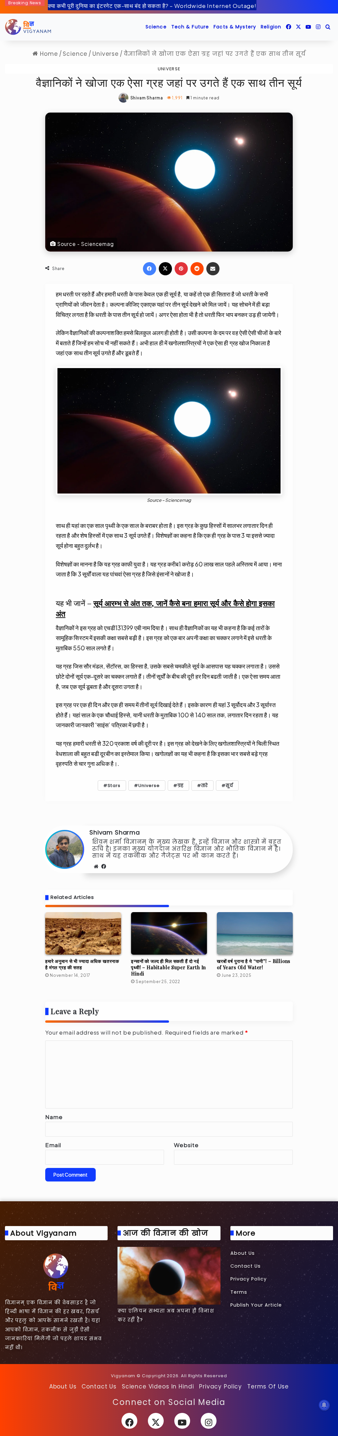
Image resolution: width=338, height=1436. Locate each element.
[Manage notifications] (324, 1405)
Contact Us (245, 1266)
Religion (271, 26)
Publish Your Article (256, 1305)
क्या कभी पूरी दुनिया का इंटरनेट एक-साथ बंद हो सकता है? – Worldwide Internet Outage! (152, 5)
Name (53, 1116)
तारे (204, 785)
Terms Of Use (268, 1386)
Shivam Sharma (146, 97)
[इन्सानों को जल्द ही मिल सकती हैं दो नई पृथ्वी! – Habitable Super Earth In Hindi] (169, 933)
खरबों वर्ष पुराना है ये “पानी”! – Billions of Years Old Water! (253, 964)
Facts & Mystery (235, 26)
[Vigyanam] (28, 27)
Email (53, 1144)
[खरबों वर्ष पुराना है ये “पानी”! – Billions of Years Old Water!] (255, 933)
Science (156, 26)
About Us (242, 1253)
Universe (105, 54)
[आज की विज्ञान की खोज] (169, 1276)
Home (48, 54)
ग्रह (181, 785)
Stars (114, 785)
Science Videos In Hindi (158, 1386)
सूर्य (229, 785)
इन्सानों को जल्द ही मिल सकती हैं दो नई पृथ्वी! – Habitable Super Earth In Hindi (168, 967)
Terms (238, 1292)
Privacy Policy (248, 1279)
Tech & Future (190, 26)
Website (186, 1144)
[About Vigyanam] (56, 1271)
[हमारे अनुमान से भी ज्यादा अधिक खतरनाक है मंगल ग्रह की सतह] (83, 933)
